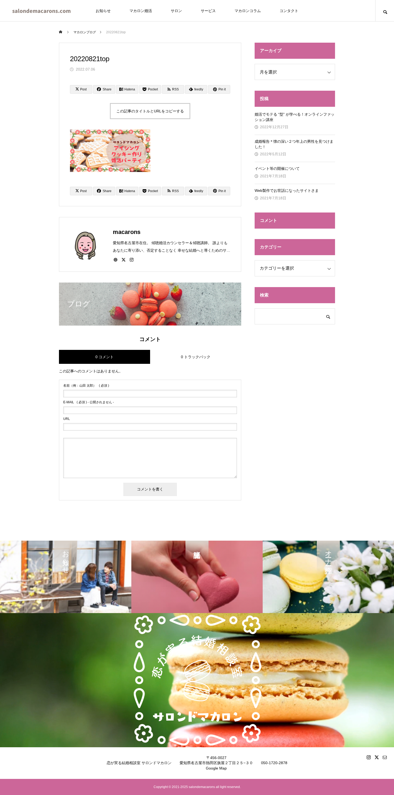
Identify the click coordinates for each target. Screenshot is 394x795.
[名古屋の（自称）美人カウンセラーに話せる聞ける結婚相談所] (41, 10)
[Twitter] (123, 259)
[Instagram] (131, 259)
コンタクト (289, 11)
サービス (208, 11)
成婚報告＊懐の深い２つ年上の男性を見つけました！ (294, 144)
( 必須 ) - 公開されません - (88, 402)
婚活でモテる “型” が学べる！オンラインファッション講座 (294, 117)
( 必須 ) (86, 385)
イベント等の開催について (277, 168)
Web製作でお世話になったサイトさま (287, 190)
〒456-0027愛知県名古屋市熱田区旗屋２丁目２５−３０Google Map (216, 763)
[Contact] (384, 757)
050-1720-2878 (274, 763)
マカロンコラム (248, 11)
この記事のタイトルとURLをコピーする (150, 111)
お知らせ (103, 11)
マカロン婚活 (140, 11)
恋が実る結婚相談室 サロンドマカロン (139, 763)
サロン (176, 11)
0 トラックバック (195, 357)
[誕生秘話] (197, 577)
